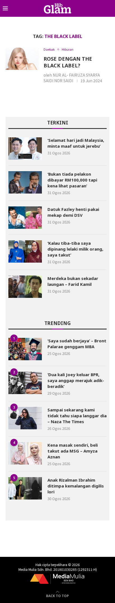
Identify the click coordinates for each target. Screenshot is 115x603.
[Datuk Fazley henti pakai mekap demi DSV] (25, 217)
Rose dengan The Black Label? (68, 62)
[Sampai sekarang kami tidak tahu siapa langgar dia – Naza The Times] (25, 418)
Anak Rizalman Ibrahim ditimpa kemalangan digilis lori (75, 485)
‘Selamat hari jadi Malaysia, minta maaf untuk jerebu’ (75, 143)
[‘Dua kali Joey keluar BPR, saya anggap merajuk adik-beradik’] (25, 383)
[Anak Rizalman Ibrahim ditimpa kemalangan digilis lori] (25, 488)
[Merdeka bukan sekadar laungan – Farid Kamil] (25, 286)
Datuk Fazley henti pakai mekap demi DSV (73, 212)
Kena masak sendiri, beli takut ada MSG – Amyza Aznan (72, 451)
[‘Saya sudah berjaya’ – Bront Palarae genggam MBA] (25, 349)
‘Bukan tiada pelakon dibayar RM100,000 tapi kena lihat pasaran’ (72, 180)
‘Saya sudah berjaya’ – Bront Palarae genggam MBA (76, 343)
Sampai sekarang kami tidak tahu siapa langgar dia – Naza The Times (77, 415)
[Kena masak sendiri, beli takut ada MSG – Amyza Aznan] (25, 453)
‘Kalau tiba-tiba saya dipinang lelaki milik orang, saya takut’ (75, 249)
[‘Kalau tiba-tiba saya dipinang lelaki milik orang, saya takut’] (25, 251)
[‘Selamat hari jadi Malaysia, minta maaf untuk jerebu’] (25, 148)
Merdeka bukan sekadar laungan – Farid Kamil (72, 281)
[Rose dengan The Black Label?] (22, 59)
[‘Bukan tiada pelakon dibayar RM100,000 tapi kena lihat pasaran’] (25, 182)
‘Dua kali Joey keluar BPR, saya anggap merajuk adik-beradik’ (75, 380)
